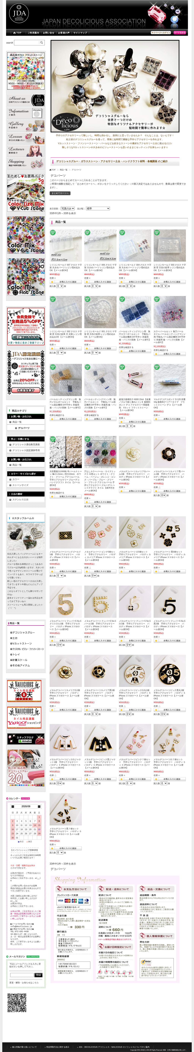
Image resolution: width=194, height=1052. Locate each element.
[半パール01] (66, 452)
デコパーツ (24, 428)
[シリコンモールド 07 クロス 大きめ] (66, 245)
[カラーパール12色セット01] (100, 452)
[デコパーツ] (135, 452)
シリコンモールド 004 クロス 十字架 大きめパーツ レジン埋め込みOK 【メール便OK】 (135, 267)
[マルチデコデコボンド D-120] (170, 380)
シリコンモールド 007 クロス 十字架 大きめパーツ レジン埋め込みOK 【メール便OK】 (66, 267)
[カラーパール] (170, 312)
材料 (186, 15)
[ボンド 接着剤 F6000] (135, 380)
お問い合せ (49, 33)
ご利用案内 (33, 33)
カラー (16, 479)
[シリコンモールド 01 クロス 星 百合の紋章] (100, 312)
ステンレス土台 (20, 499)
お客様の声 (64, 33)
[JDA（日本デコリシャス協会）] (18, 26)
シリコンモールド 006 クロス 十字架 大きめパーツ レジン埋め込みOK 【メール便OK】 (100, 267)
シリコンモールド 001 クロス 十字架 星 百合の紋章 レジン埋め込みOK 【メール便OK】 (100, 334)
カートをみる (179, 33)
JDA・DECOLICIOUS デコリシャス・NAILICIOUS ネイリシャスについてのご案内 (114, 1047)
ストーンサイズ (20, 485)
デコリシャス (176, 15)
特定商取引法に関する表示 (57, 1047)
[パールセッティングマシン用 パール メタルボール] (66, 380)
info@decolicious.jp (21, 926)
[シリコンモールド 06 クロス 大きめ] (100, 245)
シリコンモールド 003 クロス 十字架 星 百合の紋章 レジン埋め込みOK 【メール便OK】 (170, 267)
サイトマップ (80, 33)
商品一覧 (63, 170)
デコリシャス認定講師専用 (26, 450)
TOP (18, 33)
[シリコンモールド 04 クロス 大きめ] (135, 245)
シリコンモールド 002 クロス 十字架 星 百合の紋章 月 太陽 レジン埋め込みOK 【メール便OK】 (66, 334)
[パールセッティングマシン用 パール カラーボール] (135, 312)
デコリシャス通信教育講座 (26, 444)
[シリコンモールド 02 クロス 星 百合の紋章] (66, 312)
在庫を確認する (126, 347)
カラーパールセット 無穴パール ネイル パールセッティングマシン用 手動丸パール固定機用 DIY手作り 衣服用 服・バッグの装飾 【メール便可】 (169, 336)
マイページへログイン (160, 33)
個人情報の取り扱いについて (24, 1047)
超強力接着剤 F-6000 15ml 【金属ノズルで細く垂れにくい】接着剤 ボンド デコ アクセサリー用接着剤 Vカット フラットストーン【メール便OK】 (134, 404)
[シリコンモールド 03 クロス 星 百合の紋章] (170, 245)
